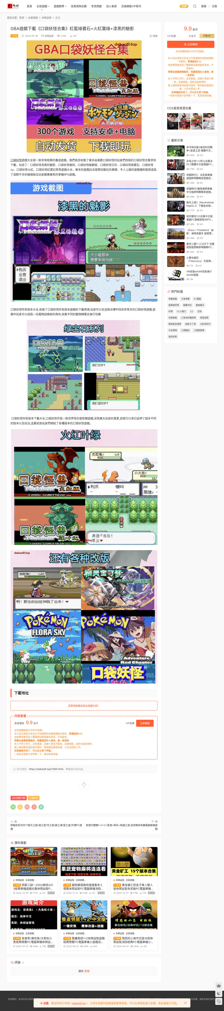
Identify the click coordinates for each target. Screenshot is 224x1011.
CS (191, 311)
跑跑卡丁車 (190, 324)
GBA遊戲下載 (18, 798)
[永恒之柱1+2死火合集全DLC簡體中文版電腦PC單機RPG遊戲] (176, 164)
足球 (199, 311)
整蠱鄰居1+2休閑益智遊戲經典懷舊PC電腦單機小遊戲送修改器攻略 (84, 940)
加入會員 (111, 6)
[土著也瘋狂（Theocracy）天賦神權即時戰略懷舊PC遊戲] (176, 261)
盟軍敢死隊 (174, 305)
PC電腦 (197, 299)
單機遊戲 (173, 299)
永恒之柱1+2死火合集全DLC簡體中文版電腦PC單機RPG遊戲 (200, 164)
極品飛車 (173, 336)
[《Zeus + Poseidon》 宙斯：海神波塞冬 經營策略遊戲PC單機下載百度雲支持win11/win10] (176, 233)
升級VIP (207, 35)
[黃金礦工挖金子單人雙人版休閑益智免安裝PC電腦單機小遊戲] (134, 861)
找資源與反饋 (79, 6)
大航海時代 (205, 324)
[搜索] (195, 6)
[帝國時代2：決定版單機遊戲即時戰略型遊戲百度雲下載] (176, 178)
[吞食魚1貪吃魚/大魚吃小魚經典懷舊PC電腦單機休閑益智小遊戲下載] (33, 914)
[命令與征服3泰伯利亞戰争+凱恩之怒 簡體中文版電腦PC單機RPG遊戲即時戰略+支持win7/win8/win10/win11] (176, 150)
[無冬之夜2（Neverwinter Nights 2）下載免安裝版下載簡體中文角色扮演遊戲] (176, 206)
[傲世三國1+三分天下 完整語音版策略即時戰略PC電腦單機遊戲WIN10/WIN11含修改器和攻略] (176, 247)
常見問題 (96, 6)
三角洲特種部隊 (188, 317)
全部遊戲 (42, 6)
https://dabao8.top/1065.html (46, 768)
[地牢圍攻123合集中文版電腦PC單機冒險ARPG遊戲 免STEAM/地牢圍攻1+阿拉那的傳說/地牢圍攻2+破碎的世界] (176, 220)
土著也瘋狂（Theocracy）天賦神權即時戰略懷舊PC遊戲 (199, 261)
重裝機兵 (200, 305)
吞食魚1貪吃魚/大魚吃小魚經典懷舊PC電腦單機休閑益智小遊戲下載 (33, 940)
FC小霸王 (181, 311)
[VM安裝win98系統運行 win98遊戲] (176, 275)
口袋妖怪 (16, 160)
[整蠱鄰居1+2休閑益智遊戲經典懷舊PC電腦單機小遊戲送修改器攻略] (84, 914)
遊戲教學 (59, 6)
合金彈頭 (173, 330)
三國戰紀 (185, 330)
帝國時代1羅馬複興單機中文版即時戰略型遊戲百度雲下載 (199, 192)
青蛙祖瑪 (204, 317)
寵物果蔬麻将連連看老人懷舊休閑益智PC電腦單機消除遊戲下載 (83, 886)
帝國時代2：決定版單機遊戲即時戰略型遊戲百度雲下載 (199, 178)
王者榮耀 (185, 299)
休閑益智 (49, 35)
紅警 (171, 311)
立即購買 (145, 723)
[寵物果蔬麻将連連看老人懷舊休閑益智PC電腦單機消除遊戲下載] (84, 861)
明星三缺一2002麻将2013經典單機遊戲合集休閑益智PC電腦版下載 (33, 886)
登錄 (87, 971)
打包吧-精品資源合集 (13, 6)
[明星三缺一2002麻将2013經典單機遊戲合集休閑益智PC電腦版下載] (33, 861)
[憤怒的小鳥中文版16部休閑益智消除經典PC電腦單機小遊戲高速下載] (134, 914)
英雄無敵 (173, 317)
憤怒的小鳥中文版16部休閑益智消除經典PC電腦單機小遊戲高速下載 (133, 940)
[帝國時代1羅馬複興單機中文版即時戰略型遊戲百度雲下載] (176, 192)
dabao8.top (79, 1003)
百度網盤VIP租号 (131, 6)
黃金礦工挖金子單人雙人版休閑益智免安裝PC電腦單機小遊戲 (133, 886)
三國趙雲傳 (199, 330)
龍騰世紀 (187, 305)
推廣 (155, 35)
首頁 (29, 6)
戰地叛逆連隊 (175, 324)
